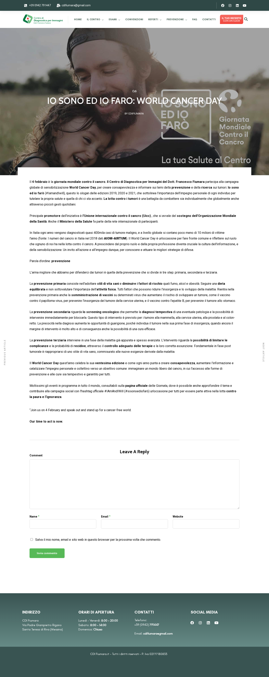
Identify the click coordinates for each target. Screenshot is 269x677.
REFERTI (153, 19)
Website (178, 516)
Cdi (134, 91)
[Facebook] (223, 5)
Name (33, 516)
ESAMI (113, 19)
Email (104, 516)
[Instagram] (230, 5)
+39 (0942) (146, 624)
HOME (78, 19)
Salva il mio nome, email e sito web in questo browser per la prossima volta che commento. (98, 540)
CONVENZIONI (134, 19)
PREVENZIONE (175, 19)
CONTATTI (209, 19)
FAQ (194, 19)
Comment (36, 455)
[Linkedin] (237, 5)
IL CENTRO (93, 19)
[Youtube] (244, 5)
